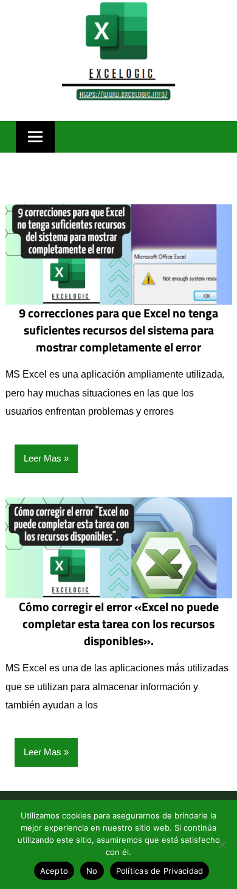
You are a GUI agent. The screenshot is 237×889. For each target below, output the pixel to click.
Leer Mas (42, 458)
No (92, 871)
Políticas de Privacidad (160, 871)
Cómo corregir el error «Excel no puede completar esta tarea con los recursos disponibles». (119, 623)
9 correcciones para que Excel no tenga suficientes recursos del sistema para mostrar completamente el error (118, 329)
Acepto (54, 871)
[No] (222, 845)
